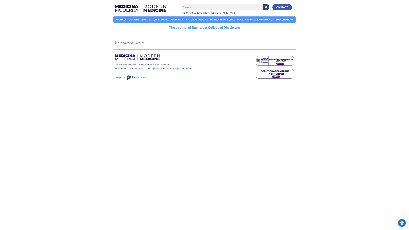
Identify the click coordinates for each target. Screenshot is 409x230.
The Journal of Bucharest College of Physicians (204, 28)
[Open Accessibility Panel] (402, 223)
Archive (175, 19)
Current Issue (137, 19)
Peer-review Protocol (259, 19)
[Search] (266, 7)
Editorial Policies (196, 19)
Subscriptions (285, 19)
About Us (121, 19)
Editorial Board (158, 19)
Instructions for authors (226, 19)
